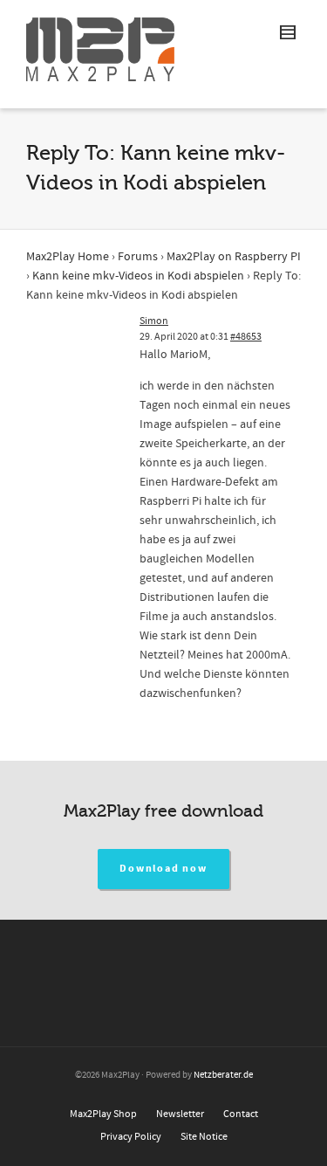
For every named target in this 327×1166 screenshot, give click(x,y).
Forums (138, 257)
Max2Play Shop (103, 1114)
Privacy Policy (130, 1136)
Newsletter (180, 1114)
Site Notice (204, 1136)
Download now (163, 868)
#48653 (246, 336)
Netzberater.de (223, 1075)
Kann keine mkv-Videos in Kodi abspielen (138, 276)
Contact (240, 1114)
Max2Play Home (67, 257)
